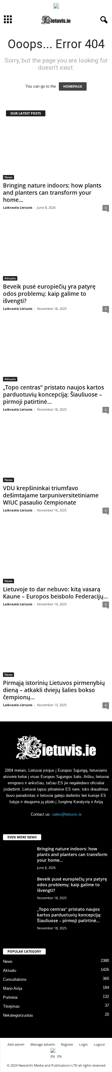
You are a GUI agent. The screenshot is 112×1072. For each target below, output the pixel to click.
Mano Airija (12, 988)
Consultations (15, 979)
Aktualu (10, 278)
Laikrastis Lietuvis (17, 207)
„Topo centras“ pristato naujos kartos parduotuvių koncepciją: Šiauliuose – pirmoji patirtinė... (53, 394)
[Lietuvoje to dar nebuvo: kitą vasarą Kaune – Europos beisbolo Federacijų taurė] (56, 554)
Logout (99, 1044)
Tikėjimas (11, 1006)
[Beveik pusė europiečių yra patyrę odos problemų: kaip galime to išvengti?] (56, 252)
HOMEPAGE (72, 86)
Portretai (10, 997)
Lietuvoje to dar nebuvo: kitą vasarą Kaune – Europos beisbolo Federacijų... (55, 592)
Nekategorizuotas (18, 1015)
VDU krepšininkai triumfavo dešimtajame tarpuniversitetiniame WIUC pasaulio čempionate (51, 495)
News (8, 177)
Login (83, 1044)
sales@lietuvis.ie (67, 814)
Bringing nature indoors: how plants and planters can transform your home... (52, 193)
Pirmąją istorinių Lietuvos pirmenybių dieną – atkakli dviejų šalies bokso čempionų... (54, 690)
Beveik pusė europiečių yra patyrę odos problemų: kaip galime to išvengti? (49, 294)
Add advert (15, 1044)
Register (67, 1044)
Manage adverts (42, 1044)
